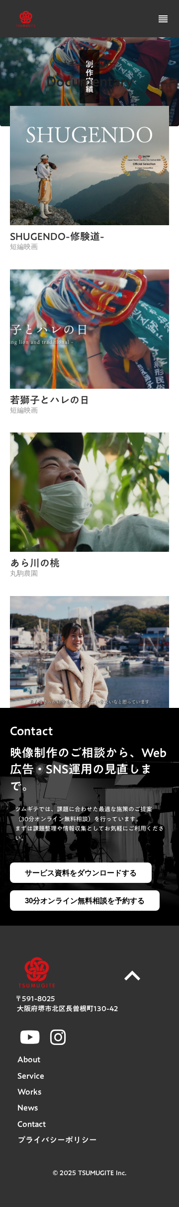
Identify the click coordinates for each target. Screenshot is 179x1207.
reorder (163, 19)
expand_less (132, 976)
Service (30, 1076)
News (27, 1108)
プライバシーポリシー (57, 1140)
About (28, 1059)
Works (29, 1092)
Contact (31, 1124)
